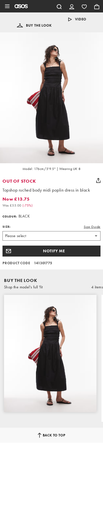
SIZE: (6, 227)
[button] (34, 25)
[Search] (59, 6)
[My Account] (72, 6)
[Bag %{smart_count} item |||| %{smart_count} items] (96, 6)
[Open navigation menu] (7, 6)
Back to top (54, 435)
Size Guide (92, 226)
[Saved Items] (84, 6)
